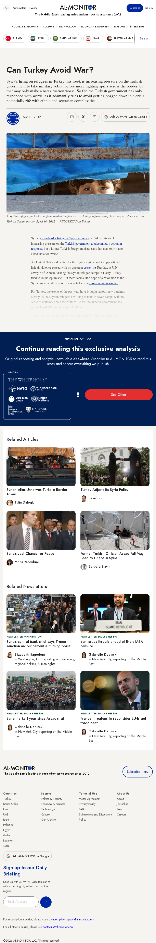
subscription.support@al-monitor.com (72, 919)
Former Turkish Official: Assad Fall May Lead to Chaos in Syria (112, 556)
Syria (6, 846)
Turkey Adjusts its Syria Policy (104, 489)
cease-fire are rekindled (103, 283)
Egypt (6, 830)
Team (120, 809)
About (120, 799)
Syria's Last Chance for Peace (30, 553)
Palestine (8, 825)
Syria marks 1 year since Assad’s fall (35, 718)
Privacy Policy (87, 804)
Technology (67, 26)
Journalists (122, 804)
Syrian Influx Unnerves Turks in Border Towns (36, 492)
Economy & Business (95, 26)
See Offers (119, 394)
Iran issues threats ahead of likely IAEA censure (111, 644)
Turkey (7, 799)
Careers (121, 814)
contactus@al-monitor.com (58, 927)
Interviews (137, 26)
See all (144, 38)
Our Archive (48, 820)
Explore (119, 26)
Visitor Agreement (89, 799)
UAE (5, 814)
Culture (48, 26)
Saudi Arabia (10, 804)
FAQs (82, 809)
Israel (6, 820)
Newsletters (19, 8)
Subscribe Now (137, 771)
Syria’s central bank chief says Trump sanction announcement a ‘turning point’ (38, 644)
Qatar (6, 835)
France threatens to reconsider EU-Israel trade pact (113, 721)
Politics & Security (25, 26)
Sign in (149, 8)
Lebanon (8, 840)
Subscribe (135, 8)
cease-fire (90, 267)
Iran (5, 809)
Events (33, 8)
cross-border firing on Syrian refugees (64, 238)
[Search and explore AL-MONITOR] (6, 8)
